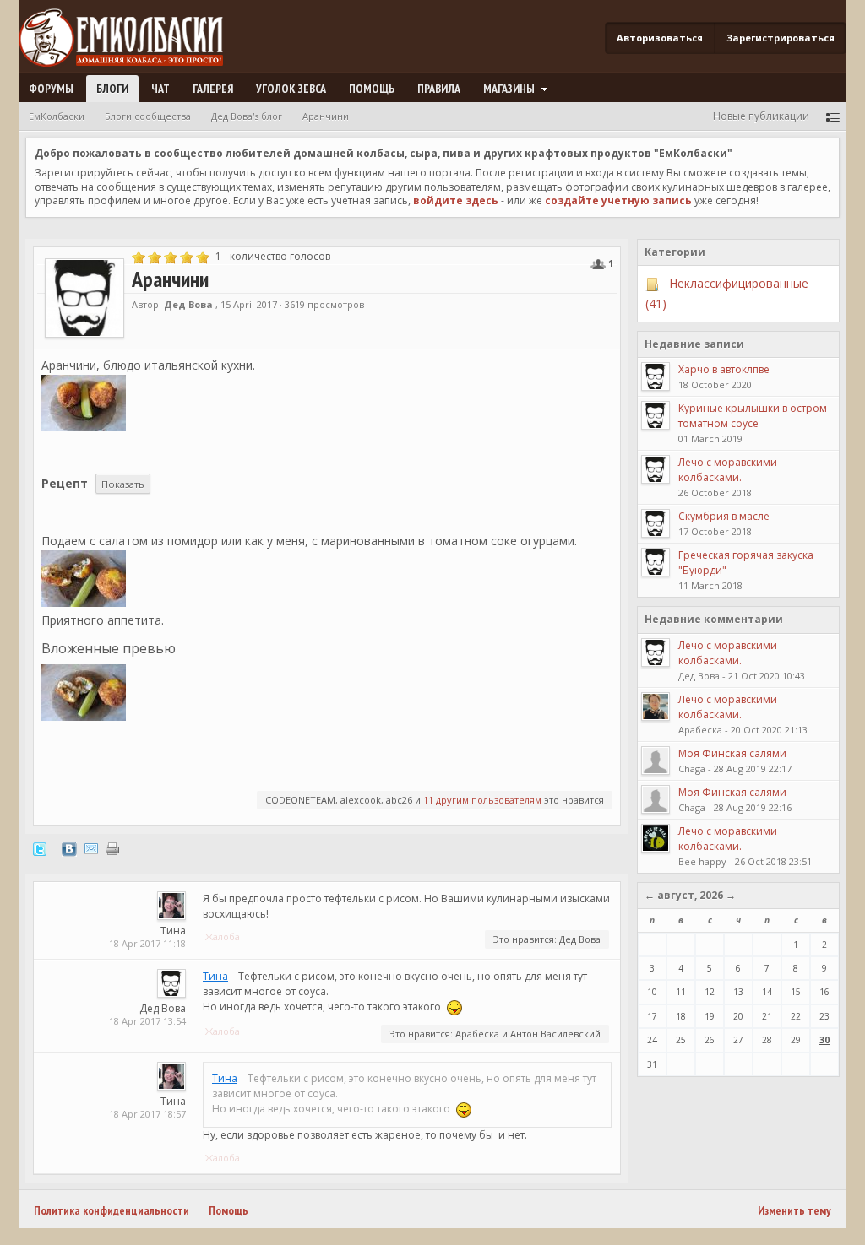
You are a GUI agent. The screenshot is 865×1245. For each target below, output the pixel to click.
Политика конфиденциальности (111, 1210)
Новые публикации (761, 116)
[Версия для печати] (112, 848)
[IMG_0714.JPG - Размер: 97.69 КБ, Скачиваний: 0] (83, 692)
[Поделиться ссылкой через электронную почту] (91, 848)
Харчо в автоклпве (724, 369)
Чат (160, 88)
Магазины (510, 88)
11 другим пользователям (482, 799)
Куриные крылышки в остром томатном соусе (752, 415)
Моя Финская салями (732, 753)
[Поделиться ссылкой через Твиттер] (39, 848)
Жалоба (222, 936)
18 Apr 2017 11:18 (147, 943)
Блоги (112, 88)
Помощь (371, 88)
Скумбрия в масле (724, 516)
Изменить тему (794, 1210)
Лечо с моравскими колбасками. (727, 469)
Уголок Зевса (291, 88)
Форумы (51, 88)
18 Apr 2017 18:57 (147, 1113)
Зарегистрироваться (780, 37)
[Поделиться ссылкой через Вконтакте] (69, 848)
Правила (438, 88)
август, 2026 (690, 895)
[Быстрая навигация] (832, 116)
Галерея (213, 88)
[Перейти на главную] (128, 38)
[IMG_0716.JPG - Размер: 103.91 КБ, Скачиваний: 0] (83, 578)
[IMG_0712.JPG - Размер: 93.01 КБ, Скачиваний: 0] (83, 403)
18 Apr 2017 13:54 (147, 1021)
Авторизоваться (660, 37)
